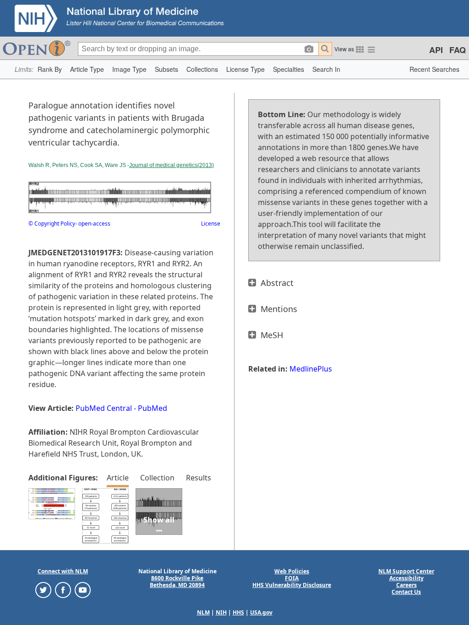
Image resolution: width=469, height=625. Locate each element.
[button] (50, 69)
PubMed (152, 408)
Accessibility (406, 578)
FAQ (457, 50)
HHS (238, 612)
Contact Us (406, 592)
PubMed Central (104, 408)
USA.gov (261, 612)
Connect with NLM (63, 571)
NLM (203, 612)
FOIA (292, 578)
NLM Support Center (406, 571)
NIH (221, 612)
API (436, 50)
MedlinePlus (310, 369)
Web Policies (291, 571)
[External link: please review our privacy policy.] (43, 589)
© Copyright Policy (51, 223)
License (210, 223)
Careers (406, 585)
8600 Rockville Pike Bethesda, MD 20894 (177, 581)
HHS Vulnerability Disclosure (291, 585)
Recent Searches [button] (434, 69)
